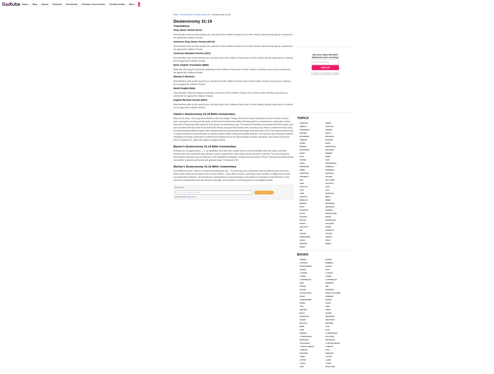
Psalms (303, 290)
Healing (328, 177)
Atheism (328, 130)
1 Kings (303, 276)
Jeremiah (329, 296)
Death (328, 143)
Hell (302, 180)
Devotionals (72, 4)
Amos (327, 306)
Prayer (303, 220)
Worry (303, 247)
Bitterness (304, 136)
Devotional (305, 150)
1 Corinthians (331, 333)
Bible (175, 15)
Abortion (304, 123)
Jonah (328, 310)
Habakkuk (304, 316)
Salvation (329, 223)
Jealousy (329, 183)
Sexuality (304, 227)
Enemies (328, 153)
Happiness (304, 177)
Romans (303, 333)
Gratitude (304, 173)
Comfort (303, 140)
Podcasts (57, 4)
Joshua (328, 266)
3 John (328, 363)
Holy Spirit (330, 180)
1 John (328, 360)
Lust (327, 190)
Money (328, 200)
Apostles (329, 126)
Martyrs (303, 197)
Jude (302, 367)
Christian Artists (117, 4)
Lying (302, 193)
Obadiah (303, 310)
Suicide (303, 233)
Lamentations (306, 300)
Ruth (327, 270)
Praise (328, 217)
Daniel (302, 303)
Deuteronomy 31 (202, 15)
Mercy (328, 197)
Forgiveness (330, 163)
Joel (302, 306)
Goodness (329, 170)
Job (327, 286)
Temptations (305, 237)
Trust (327, 240)
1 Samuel (303, 273)
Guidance (329, 173)
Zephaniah (329, 316)
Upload (44, 4)
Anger (328, 123)
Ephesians (304, 340)
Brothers (329, 136)
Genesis (303, 259)
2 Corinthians (306, 336)
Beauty (328, 133)
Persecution (331, 213)
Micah (302, 313)
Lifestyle (304, 187)
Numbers (329, 263)
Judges (303, 270)
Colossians (305, 343)
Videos (25, 4)
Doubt (302, 153)
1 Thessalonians (332, 343)
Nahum (328, 313)
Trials (302, 240)
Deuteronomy (186, 15)
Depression (330, 146)
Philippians (330, 340)
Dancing (329, 140)
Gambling (329, 167)
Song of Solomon (333, 293)
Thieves (328, 237)
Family (328, 157)
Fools (302, 163)
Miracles (304, 200)
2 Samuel (329, 273)
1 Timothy (329, 346)
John (302, 330)
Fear (327, 160)
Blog (35, 4)
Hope (302, 183)
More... (132, 4)
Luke (327, 326)
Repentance (330, 220)
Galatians (329, 336)
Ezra (302, 283)
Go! (264, 192)
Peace (302, 213)
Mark (302, 326)
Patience (329, 210)
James (302, 357)
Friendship (304, 167)
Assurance (305, 130)
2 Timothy (304, 350)
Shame (328, 227)
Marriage (329, 193)
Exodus (328, 259)
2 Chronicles (331, 280)
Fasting (303, 160)
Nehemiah (329, 283)
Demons (303, 146)
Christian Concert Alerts (93, 4)
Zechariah (330, 320)
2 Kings (328, 276)
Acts (327, 330)
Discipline (329, 150)
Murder (303, 203)
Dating (302, 143)
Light (327, 187)
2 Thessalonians (307, 346)
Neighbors (330, 203)
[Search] (139, 4)
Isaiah (302, 296)
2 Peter (303, 360)
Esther (303, 286)
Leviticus (304, 263)
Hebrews (329, 353)
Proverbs (329, 290)
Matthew (329, 323)
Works (328, 244)
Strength (329, 230)
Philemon (304, 353)
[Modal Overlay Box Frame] (325, 64)
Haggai (303, 320)
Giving (302, 170)
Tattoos (328, 233)
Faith (302, 157)
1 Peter (328, 357)
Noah (302, 207)
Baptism (303, 133)
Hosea (328, 303)
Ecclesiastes (305, 293)
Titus (327, 350)
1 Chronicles (305, 280)
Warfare (303, 244)
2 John (302, 363)
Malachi (303, 323)
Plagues (303, 217)
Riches (303, 223)
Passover (304, 210)
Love (302, 190)
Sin (301, 230)
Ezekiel (328, 300)
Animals (303, 126)
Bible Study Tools (190, 197)
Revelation (330, 367)
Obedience (330, 207)
